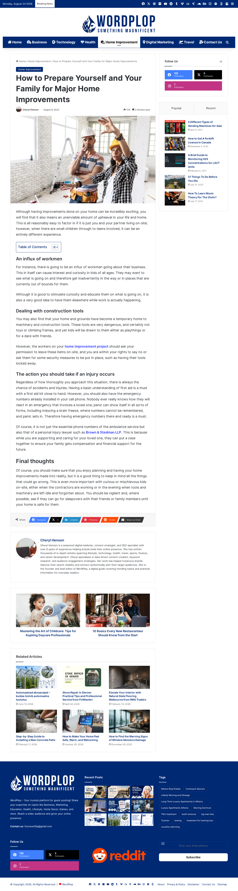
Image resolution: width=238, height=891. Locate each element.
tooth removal (189, 814)
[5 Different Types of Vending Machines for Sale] (175, 127)
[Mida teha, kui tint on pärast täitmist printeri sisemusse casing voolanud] (96, 819)
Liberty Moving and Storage (175, 795)
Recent (211, 108)
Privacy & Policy (176, 884)
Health (89, 42)
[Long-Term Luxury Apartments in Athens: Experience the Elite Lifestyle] (119, 792)
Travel (188, 42)
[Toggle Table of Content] (53, 247)
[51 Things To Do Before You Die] (175, 182)
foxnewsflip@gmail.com (38, 826)
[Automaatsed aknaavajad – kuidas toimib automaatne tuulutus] (36, 677)
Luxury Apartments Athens (174, 807)
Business (39, 42)
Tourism (165, 820)
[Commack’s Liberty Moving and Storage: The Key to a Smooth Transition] (96, 792)
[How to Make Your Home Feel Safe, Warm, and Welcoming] (82, 721)
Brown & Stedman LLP (103, 432)
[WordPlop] (119, 24)
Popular (176, 108)
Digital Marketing (159, 42)
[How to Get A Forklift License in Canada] (175, 144)
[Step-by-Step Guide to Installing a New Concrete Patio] (36, 721)
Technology (65, 42)
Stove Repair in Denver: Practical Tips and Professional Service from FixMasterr (82, 696)
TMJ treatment (168, 814)
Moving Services (202, 807)
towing (177, 820)
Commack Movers (195, 788)
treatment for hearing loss (200, 820)
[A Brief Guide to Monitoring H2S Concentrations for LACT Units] (175, 160)
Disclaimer (193, 884)
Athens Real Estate (171, 788)
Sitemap (222, 884)
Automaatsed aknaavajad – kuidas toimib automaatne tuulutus (33, 696)
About (161, 884)
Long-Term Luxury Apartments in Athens (182, 801)
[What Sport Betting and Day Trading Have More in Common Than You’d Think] (96, 806)
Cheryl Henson (30, 109)
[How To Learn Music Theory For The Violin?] (175, 199)
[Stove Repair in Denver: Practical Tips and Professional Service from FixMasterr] (82, 677)
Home (17, 42)
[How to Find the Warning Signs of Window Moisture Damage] (129, 721)
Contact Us (212, 42)
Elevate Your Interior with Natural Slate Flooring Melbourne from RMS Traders (127, 696)
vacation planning (170, 826)
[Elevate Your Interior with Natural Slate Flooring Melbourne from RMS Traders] (129, 677)
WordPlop (67, 884)
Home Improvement (121, 42)
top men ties (207, 814)
